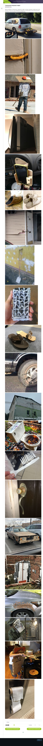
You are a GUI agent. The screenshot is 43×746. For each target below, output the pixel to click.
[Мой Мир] (8, 725)
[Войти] (1, 5)
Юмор (11, 1)
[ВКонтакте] (6, 725)
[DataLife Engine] (1, 1)
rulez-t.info (7, 1)
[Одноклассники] (7, 725)
